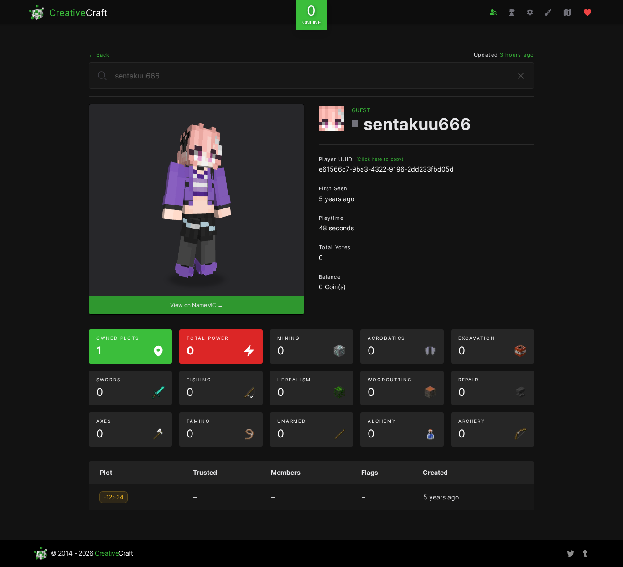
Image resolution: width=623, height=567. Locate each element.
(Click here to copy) (380, 158)
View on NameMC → (196, 305)
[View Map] (567, 12)
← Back (99, 55)
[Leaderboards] (511, 12)
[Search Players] (493, 12)
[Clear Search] (520, 75)
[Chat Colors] (548, 12)
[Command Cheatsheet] (529, 12)
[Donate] (587, 12)
